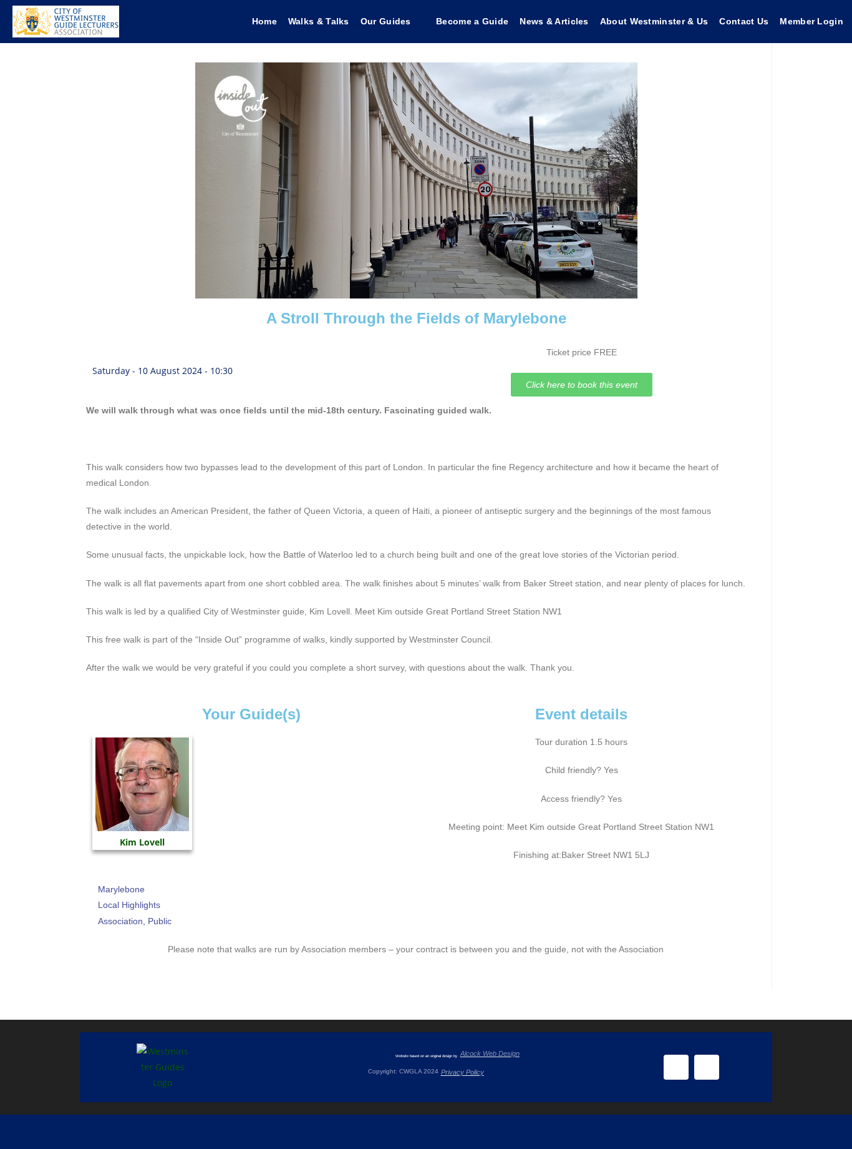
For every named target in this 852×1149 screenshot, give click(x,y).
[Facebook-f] (676, 1067)
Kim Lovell (142, 842)
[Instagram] (706, 1067)
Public (160, 921)
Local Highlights (129, 905)
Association (120, 921)
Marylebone (121, 889)
